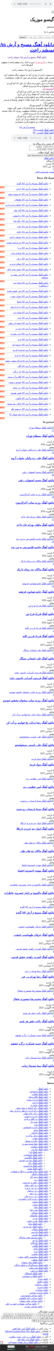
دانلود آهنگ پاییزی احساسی (35, 1127)
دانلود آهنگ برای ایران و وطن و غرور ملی (28, 1111)
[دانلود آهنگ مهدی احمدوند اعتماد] (37, 865)
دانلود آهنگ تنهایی (40, 1138)
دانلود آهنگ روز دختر (38, 1193)
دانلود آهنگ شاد (41, 1207)
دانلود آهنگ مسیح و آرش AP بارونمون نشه (28, 194)
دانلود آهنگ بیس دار (39, 1122)
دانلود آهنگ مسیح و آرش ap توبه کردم (30, 350)
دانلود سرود (42, 1287)
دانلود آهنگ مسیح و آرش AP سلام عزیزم (29, 264)
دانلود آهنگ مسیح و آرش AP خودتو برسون (28, 382)
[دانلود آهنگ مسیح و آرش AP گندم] (37, 907)
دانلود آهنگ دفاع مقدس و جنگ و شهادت (29, 1171)
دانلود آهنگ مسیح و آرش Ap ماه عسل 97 (28, 414)
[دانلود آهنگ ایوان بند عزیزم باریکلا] (37, 823)
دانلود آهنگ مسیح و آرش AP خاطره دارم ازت (26, 205)
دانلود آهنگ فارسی (39, 1232)
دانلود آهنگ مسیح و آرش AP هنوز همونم (29, 393)
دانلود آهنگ (49, 158)
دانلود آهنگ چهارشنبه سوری (35, 1144)
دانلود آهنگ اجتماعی (39, 1091)
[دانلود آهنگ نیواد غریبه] (42, 759)
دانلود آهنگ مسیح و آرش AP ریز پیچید (30, 387)
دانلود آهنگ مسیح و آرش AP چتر (33, 318)
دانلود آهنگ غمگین (39, 1229)
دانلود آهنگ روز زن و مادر (36, 1196)
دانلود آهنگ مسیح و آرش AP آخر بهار (31, 210)
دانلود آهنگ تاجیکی (39, 1133)
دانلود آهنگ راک (35, 1163)
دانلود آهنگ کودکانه (39, 1243)
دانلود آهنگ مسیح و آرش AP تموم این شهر (28, 323)
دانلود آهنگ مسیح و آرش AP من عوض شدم (27, 291)
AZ (34, 1321)
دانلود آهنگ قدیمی (40, 1235)
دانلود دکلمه (42, 1281)
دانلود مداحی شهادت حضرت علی (21, 1304)
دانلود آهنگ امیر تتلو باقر (28, 1339)
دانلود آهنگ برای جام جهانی (35, 1113)
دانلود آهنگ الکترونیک (38, 1097)
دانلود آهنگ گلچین (40, 1246)
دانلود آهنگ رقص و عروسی (35, 1182)
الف (51, 1314)
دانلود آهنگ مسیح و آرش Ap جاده (32, 232)
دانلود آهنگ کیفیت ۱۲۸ (43, 130)
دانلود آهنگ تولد (35, 1224)
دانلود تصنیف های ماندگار (30, 1237)
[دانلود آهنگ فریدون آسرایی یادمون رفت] (34, 672)
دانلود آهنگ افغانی (40, 1094)
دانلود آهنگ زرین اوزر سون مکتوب (25, 1336)
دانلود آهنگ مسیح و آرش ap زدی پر (31, 328)
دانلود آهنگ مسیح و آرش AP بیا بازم (31, 355)
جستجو (23, 37)
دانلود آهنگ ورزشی (39, 1270)
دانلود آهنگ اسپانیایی (32, 1155)
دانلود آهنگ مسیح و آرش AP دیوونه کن (30, 344)
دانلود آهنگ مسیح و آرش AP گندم (32, 183)
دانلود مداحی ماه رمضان (30, 1301)
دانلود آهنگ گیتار (40, 1248)
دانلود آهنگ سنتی (40, 1204)
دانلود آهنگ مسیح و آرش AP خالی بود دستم (27, 403)
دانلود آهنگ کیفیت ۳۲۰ (43, 132)
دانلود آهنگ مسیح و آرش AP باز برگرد (30, 371)
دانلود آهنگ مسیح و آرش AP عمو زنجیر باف (27, 269)
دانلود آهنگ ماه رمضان (31, 1262)
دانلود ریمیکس (41, 1284)
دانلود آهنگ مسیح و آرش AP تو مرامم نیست (27, 242)
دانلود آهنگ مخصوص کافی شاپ (33, 1257)
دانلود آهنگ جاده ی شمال (36, 1141)
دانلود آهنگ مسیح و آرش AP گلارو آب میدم (28, 377)
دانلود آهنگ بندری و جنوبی (36, 1116)
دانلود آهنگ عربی (40, 1218)
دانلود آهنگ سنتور (40, 1202)
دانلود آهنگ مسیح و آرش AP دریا (33, 248)
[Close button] (52, 1342)
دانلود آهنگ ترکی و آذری (37, 1135)
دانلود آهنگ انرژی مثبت (37, 1100)
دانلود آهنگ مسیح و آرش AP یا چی (32, 189)
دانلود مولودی (41, 1290)
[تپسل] (1, 1342)
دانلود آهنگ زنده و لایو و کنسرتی (33, 1199)
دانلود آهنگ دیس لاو (39, 1177)
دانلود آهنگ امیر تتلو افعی (24, 1328)
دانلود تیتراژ (43, 1279)
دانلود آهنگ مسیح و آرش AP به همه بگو (29, 409)
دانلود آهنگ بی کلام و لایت (36, 1119)
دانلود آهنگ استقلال (33, 1273)
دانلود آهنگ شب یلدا (39, 1210)
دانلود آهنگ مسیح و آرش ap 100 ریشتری (29, 334)
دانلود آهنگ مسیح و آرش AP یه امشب (30, 215)
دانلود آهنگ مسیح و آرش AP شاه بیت (30, 312)
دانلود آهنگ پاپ (41, 1124)
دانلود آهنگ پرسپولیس (32, 1276)
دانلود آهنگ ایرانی (40, 1102)
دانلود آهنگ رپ (41, 1179)
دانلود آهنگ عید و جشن (37, 1221)
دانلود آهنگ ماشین (39, 1254)
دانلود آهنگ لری (41, 1251)
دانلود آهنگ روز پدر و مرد (36, 1188)
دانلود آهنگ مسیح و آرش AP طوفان (31, 199)
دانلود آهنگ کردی (40, 1240)
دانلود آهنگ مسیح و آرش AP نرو (33, 339)
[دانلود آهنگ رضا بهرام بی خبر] (39, 971)
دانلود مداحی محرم (33, 1306)
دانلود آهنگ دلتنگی (39, 1174)
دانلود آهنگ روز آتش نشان (36, 1185)
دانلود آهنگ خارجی (39, 1149)
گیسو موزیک (40, 62)
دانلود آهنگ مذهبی (39, 1259)
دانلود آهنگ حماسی (39, 1146)
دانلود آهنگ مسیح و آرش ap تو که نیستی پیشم (26, 361)
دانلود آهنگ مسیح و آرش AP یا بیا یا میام (29, 307)
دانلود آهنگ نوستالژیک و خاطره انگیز (31, 1265)
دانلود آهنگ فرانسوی (32, 1166)
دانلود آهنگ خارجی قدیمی (30, 1160)
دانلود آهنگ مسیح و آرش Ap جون (32, 226)
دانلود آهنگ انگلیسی (33, 1157)
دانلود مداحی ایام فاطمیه (30, 1298)
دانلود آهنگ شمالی (39, 1213)
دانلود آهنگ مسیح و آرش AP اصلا (32, 301)
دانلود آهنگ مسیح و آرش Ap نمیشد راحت (28, 237)
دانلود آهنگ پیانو (41, 1130)
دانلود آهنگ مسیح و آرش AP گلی (32, 366)
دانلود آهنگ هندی (34, 1168)
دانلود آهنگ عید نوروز (32, 1226)
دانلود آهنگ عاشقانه (39, 1215)
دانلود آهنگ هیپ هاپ (38, 1268)
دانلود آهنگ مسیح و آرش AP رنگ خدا (31, 221)
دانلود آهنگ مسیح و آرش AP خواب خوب (29, 296)
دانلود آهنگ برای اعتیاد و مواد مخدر (32, 1108)
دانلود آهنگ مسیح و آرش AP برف (32, 258)
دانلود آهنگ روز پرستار (37, 1191)
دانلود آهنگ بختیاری (39, 1105)
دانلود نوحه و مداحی (39, 1293)
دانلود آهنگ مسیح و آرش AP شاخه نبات (29, 253)
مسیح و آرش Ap (27, 127)
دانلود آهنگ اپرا (35, 1152)
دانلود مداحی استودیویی (31, 1295)
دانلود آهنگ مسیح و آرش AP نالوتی (31, 398)
